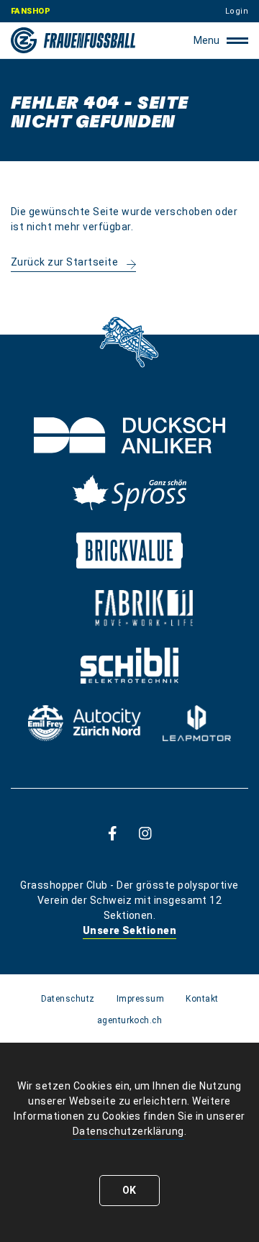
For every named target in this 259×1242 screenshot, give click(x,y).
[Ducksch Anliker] (129, 435)
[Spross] (129, 493)
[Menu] (237, 40)
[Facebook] (112, 833)
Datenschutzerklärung (128, 1131)
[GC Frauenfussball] (73, 40)
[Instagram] (145, 833)
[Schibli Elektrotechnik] (129, 666)
